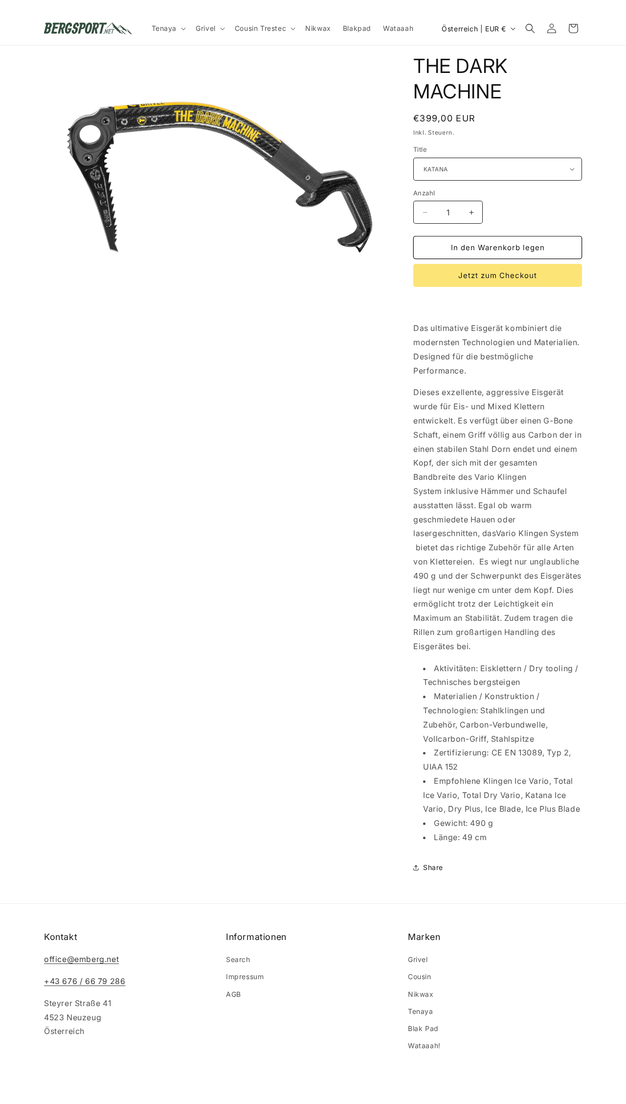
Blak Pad (423, 1028)
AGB (233, 994)
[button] (168, 28)
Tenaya (420, 1011)
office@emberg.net (81, 959)
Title (420, 149)
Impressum (245, 976)
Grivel (418, 959)
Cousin (419, 976)
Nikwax (421, 994)
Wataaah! (424, 1045)
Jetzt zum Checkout (497, 275)
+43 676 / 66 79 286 (84, 981)
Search (238, 959)
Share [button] (433, 867)
